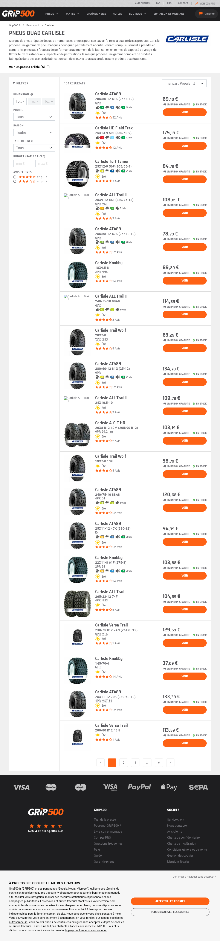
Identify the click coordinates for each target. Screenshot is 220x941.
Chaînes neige (96, 13)
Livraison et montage (169, 13)
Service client (175, 819)
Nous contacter (177, 825)
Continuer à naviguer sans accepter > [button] (194, 876)
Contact (183, 3)
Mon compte (207, 3)
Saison (18, 125)
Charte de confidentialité (183, 837)
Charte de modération (181, 843)
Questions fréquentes (108, 843)
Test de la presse (105, 819)
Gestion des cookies (180, 855)
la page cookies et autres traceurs (86, 930)
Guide (98, 855)
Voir (185, 112)
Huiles (117, 13)
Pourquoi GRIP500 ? (107, 825)
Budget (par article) (29, 156)
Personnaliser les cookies (170, 912)
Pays (97, 849)
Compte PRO (102, 837)
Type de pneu (23, 141)
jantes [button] (71, 13)
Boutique (136, 13)
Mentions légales (178, 861)
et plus (41, 176)
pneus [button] (50, 13)
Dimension (21, 94)
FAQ (158, 3)
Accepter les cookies (170, 901)
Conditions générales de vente (187, 849)
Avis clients (142, 3)
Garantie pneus (104, 861)
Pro (169, 3)
